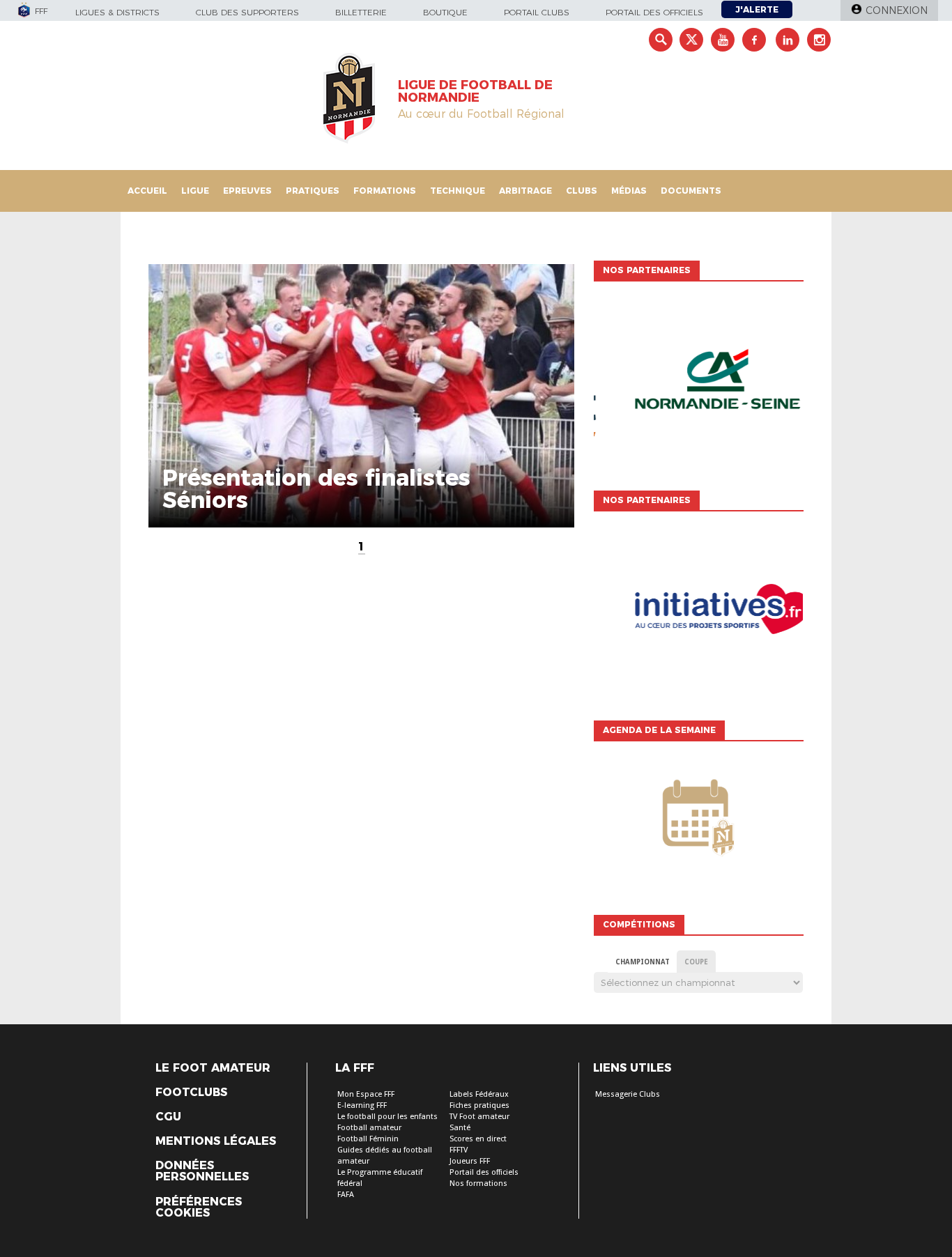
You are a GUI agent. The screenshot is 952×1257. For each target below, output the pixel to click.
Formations (384, 190)
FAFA (345, 1194)
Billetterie (361, 12)
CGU (168, 1117)
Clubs (581, 190)
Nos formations (478, 1183)
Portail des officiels (654, 12)
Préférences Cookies (198, 1207)
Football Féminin (368, 1138)
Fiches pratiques (479, 1105)
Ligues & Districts (117, 12)
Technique (457, 190)
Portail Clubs (536, 12)
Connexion (897, 10)
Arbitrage (525, 190)
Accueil (147, 190)
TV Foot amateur (479, 1116)
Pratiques (312, 190)
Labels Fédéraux (479, 1094)
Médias (629, 190)
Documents (691, 190)
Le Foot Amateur (212, 1068)
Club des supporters (247, 12)
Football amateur (369, 1127)
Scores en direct (478, 1138)
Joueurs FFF (470, 1161)
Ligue (195, 190)
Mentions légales (215, 1141)
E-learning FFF (362, 1105)
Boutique (445, 12)
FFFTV (459, 1150)
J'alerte (756, 9)
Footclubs (191, 1092)
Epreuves (247, 190)
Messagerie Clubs (627, 1094)
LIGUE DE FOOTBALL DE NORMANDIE (475, 91)
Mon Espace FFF (365, 1094)
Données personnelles (202, 1171)
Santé (460, 1127)
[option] (698, 382)
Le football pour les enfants (387, 1116)
